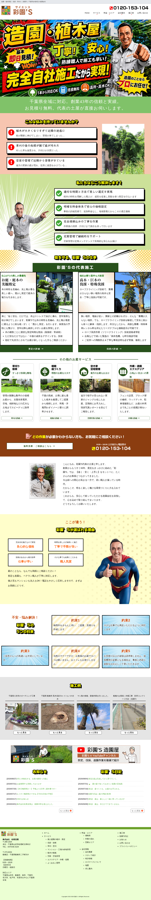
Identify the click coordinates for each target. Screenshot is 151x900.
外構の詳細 (133, 418)
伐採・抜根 (52, 843)
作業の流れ (89, 839)
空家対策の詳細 (94, 418)
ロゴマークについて (93, 862)
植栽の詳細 (54, 418)
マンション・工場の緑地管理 (59, 849)
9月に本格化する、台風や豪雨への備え (32, 779)
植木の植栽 (52, 853)
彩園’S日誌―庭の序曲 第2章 (99, 794)
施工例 (131, 13)
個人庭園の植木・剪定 (56, 839)
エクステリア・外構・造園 (58, 859)
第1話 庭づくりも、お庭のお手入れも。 (104, 789)
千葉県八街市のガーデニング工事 (22, 696)
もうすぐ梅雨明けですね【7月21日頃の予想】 (35, 794)
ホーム (46, 833)
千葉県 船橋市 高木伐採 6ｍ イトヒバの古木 (57, 697)
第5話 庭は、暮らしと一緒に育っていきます (106, 799)
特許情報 (88, 858)
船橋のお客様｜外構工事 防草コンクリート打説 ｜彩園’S (129, 697)
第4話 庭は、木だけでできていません (103, 804)
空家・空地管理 (54, 856)
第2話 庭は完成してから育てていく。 (103, 779)
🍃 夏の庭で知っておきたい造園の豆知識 (105, 784)
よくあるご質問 (54, 863)
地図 (87, 865)
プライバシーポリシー (128, 846)
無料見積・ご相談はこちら (38, 446)
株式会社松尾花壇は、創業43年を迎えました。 (35, 804)
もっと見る (22, 732)
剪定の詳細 (35, 349)
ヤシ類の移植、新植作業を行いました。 (93, 696)
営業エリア (89, 842)
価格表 (88, 835)
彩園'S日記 (123, 836)
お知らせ (123, 839)
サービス (96, 13)
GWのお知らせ (23, 799)
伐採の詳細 (113, 349)
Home (87, 13)
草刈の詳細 (15, 418)
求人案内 (88, 869)
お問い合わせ (142, 13)
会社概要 (88, 852)
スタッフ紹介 (90, 855)
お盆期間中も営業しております (29, 784)
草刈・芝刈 (52, 846)
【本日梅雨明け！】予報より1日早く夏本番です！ (37, 789)
